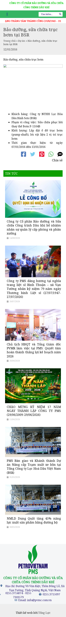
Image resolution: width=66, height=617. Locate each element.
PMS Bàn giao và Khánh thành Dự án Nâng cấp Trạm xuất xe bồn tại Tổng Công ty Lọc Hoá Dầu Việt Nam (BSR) (34, 467)
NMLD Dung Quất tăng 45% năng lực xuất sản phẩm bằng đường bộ (34, 520)
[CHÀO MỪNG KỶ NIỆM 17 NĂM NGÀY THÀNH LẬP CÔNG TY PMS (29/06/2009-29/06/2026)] (33, 385)
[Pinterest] (41, 154)
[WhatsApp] (50, 154)
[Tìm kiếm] (60, 14)
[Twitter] (32, 154)
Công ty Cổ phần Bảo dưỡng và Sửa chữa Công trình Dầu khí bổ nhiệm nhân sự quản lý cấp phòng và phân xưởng (34, 227)
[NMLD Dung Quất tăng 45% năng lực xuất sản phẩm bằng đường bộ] (33, 499)
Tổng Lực (44, 613)
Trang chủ (9, 40)
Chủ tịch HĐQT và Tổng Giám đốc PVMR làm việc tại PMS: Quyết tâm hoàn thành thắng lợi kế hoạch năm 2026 (34, 350)
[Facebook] (23, 154)
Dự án (21, 40)
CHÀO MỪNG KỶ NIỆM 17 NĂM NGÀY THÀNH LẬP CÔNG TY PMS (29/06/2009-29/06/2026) (34, 411)
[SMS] (60, 154)
